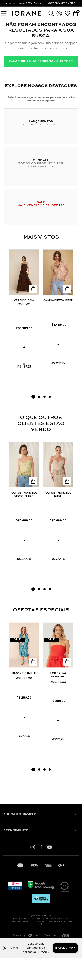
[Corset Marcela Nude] (58, 464)
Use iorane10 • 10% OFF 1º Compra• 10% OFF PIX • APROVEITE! (40, 3)
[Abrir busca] (51, 13)
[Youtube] (49, 847)
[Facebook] (41, 847)
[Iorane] (26, 16)
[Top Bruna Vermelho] (58, 645)
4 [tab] (50, 397)
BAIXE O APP (65, 947)
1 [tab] (33, 397)
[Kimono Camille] (24, 645)
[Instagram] (33, 847)
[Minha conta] (59, 13)
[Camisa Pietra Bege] (58, 272)
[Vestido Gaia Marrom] (24, 272)
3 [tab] (44, 397)
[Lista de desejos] (67, 13)
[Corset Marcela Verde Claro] (24, 464)
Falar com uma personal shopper (41, 61)
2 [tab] (39, 397)
